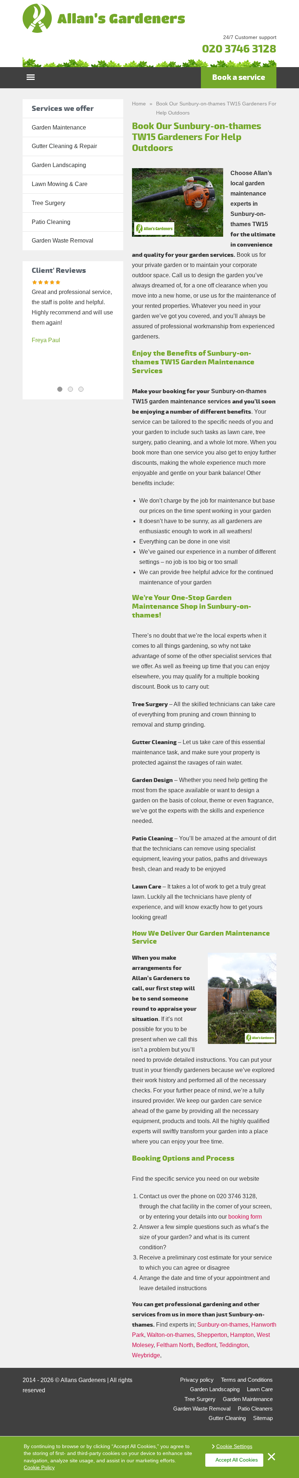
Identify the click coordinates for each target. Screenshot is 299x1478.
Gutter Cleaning (227, 1418)
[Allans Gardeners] (149, 18)
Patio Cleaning (51, 222)
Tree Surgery (48, 203)
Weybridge (146, 1355)
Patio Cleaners (255, 1408)
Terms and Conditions (247, 1380)
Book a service (238, 77)
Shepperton (212, 1335)
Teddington (233, 1345)
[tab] (59, 389)
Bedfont (206, 1345)
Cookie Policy (39, 1467)
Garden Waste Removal (62, 240)
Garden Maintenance (59, 127)
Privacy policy (197, 1380)
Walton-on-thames (170, 1335)
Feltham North (174, 1345)
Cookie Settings (234, 1446)
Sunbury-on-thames (222, 1325)
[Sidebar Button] (31, 75)
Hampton (242, 1335)
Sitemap (263, 1418)
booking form (245, 1217)
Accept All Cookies (236, 1460)
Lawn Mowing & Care (60, 184)
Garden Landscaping (59, 165)
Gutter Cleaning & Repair (64, 146)
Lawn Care (260, 1389)
